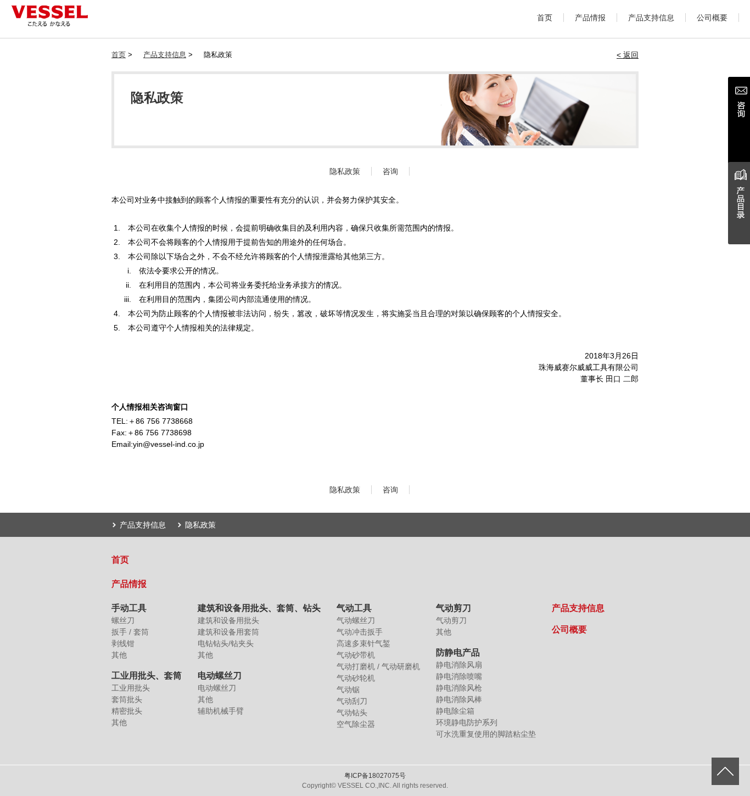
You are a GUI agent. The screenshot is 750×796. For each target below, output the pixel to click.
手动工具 (129, 608)
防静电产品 (458, 652)
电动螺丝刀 (220, 675)
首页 (544, 17)
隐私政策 (344, 171)
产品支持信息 (651, 17)
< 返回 (628, 55)
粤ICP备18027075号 (375, 776)
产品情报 (590, 17)
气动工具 (354, 608)
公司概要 (712, 17)
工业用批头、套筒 (146, 675)
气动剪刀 (453, 608)
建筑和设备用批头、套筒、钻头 (259, 608)
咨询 (390, 171)
